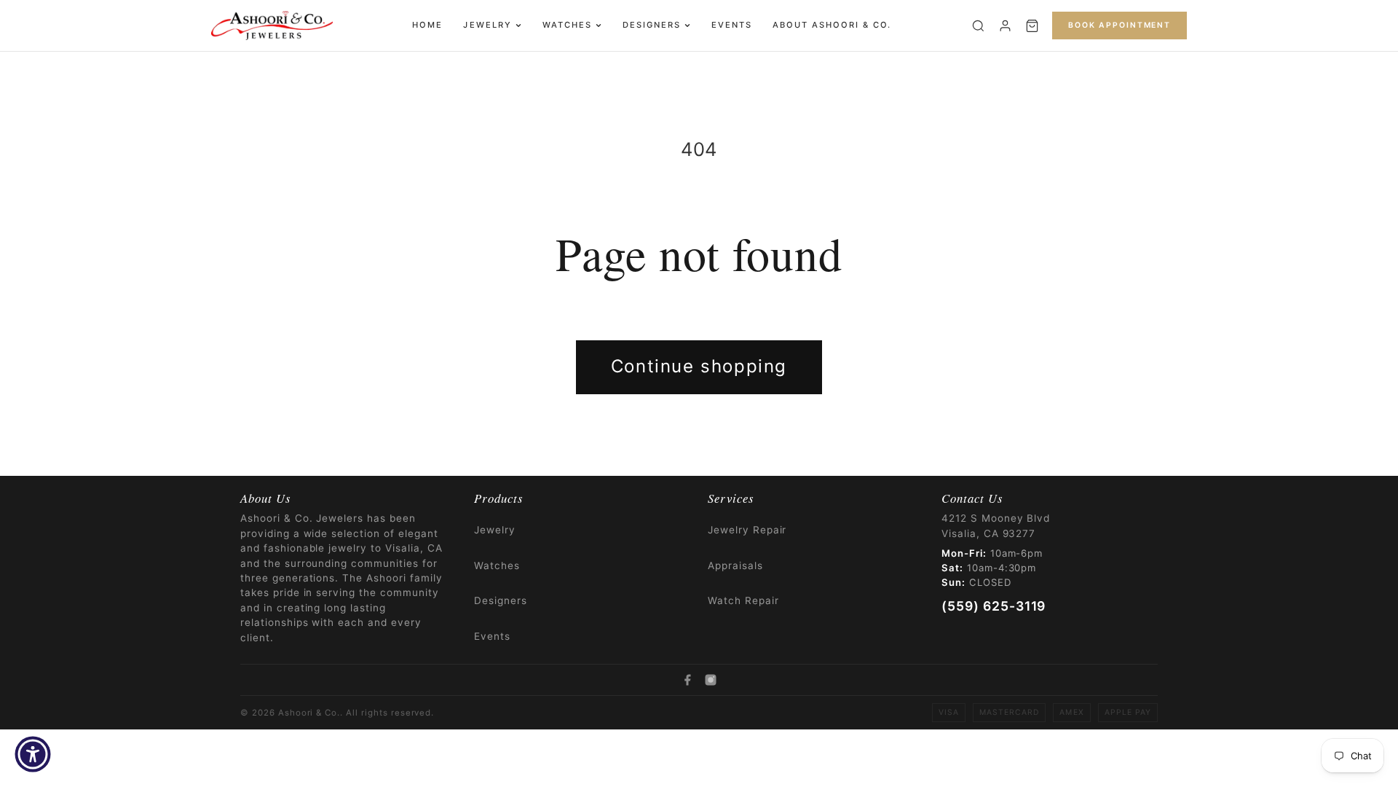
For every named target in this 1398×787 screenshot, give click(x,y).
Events (731, 25)
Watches (567, 25)
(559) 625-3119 (993, 606)
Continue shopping (699, 366)
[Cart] (1032, 26)
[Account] (1005, 26)
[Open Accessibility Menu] (33, 754)
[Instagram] (710, 679)
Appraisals (735, 565)
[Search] (978, 26)
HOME (427, 25)
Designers (652, 25)
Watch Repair (743, 600)
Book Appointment (1119, 25)
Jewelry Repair (747, 530)
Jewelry (487, 25)
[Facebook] (687, 679)
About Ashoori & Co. (832, 25)
